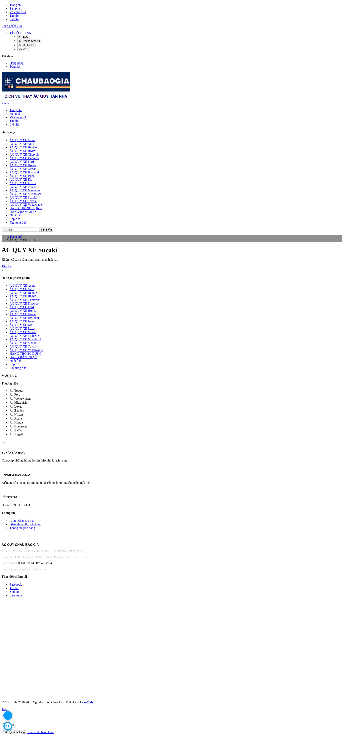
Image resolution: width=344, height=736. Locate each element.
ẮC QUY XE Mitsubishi (25, 339)
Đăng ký (15, 66)
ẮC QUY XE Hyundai (24, 317)
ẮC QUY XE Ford (22, 307)
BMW (18, 430)
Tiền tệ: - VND (20, 32)
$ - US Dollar (26, 45)
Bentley (19, 410)
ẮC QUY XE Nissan (23, 314)
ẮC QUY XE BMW (23, 296)
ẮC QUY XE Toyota (23, 346)
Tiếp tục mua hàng (14, 732)
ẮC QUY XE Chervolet (25, 300)
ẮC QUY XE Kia (21, 325)
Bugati (18, 434)
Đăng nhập (16, 63)
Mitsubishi (20, 402)
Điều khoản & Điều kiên (25, 524)
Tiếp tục (7, 266)
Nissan (18, 414)
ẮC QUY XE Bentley (24, 292)
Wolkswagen (22, 398)
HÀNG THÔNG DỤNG (26, 353)
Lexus (18, 406)
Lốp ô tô (15, 364)
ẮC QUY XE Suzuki (23, 343)
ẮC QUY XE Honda (23, 310)
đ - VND (23, 49)
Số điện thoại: (10, 563)
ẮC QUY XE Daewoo (24, 303)
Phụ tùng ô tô (18, 368)
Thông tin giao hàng (22, 528)
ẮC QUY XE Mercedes (25, 335)
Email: (6, 569)
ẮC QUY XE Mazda (23, 332)
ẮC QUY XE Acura (22, 285)
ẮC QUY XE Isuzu (22, 321)
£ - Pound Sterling (29, 40)
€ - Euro (23, 36)
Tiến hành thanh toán (40, 732)
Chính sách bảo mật (22, 520)
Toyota (18, 390)
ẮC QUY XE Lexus (23, 328)
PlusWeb (87, 702)
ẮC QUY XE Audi (22, 289)
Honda (18, 422)
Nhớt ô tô (16, 360)
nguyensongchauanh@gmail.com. (29, 569)
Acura (18, 418)
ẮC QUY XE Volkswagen (26, 350)
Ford (17, 394)
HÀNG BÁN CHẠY (23, 357)
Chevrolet (20, 426)
